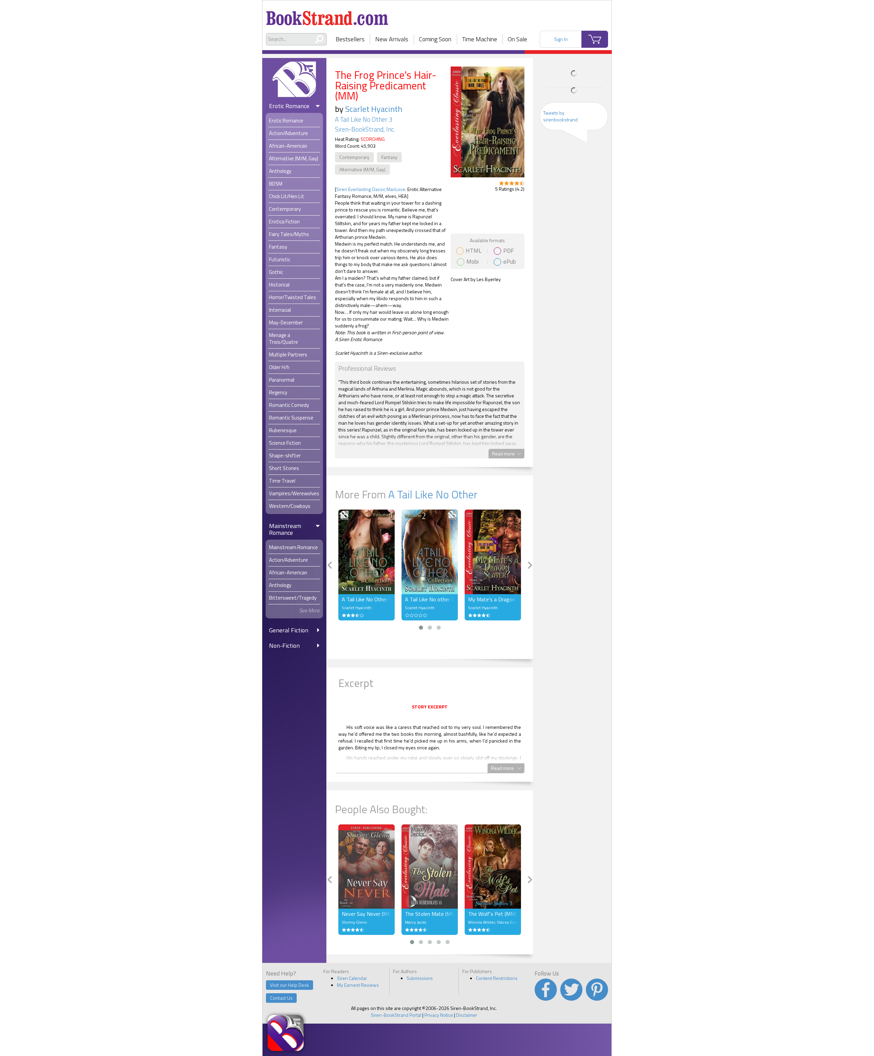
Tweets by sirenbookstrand (560, 116)
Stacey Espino (509, 922)
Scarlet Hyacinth (373, 109)
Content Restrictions (497, 978)
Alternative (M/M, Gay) (362, 169)
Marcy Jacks (415, 922)
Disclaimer (466, 1014)
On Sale (517, 39)
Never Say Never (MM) (366, 913)
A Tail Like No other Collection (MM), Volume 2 (429, 599)
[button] (421, 627)
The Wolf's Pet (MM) (492, 913)
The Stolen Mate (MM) (429, 913)
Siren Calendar (352, 978)
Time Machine (479, 39)
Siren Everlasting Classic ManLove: (371, 189)
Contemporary (354, 157)
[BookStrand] (327, 15)
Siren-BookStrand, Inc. (365, 129)
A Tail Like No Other (433, 494)
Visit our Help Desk (289, 984)
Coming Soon (435, 39)
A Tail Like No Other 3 (363, 119)
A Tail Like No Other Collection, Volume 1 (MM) (366, 599)
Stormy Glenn (354, 922)
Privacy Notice (438, 1014)
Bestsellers (350, 39)
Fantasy (389, 157)
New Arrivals (391, 39)
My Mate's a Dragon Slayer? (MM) (493, 599)
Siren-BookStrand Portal (396, 1014)
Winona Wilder (481, 922)
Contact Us (281, 997)
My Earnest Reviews (358, 984)
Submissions (420, 978)
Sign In (561, 39)
